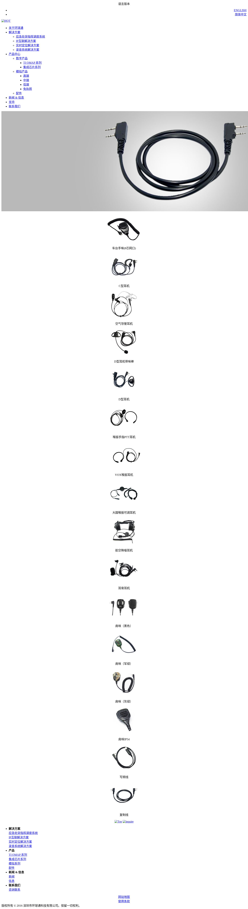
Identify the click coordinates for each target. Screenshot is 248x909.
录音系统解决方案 (27, 49)
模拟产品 (22, 71)
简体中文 (241, 14)
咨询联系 (14, 889)
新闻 (12, 876)
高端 (26, 75)
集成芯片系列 (32, 67)
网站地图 (124, 896)
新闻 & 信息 (16, 97)
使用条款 (124, 901)
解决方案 (14, 32)
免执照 (27, 88)
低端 (26, 84)
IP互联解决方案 (26, 40)
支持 (12, 102)
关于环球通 (16, 27)
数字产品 (22, 58)
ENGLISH (240, 10)
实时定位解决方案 (27, 45)
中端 (26, 80)
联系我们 (14, 106)
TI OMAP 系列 (32, 62)
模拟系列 (14, 863)
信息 (12, 880)
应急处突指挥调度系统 (30, 36)
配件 (19, 93)
